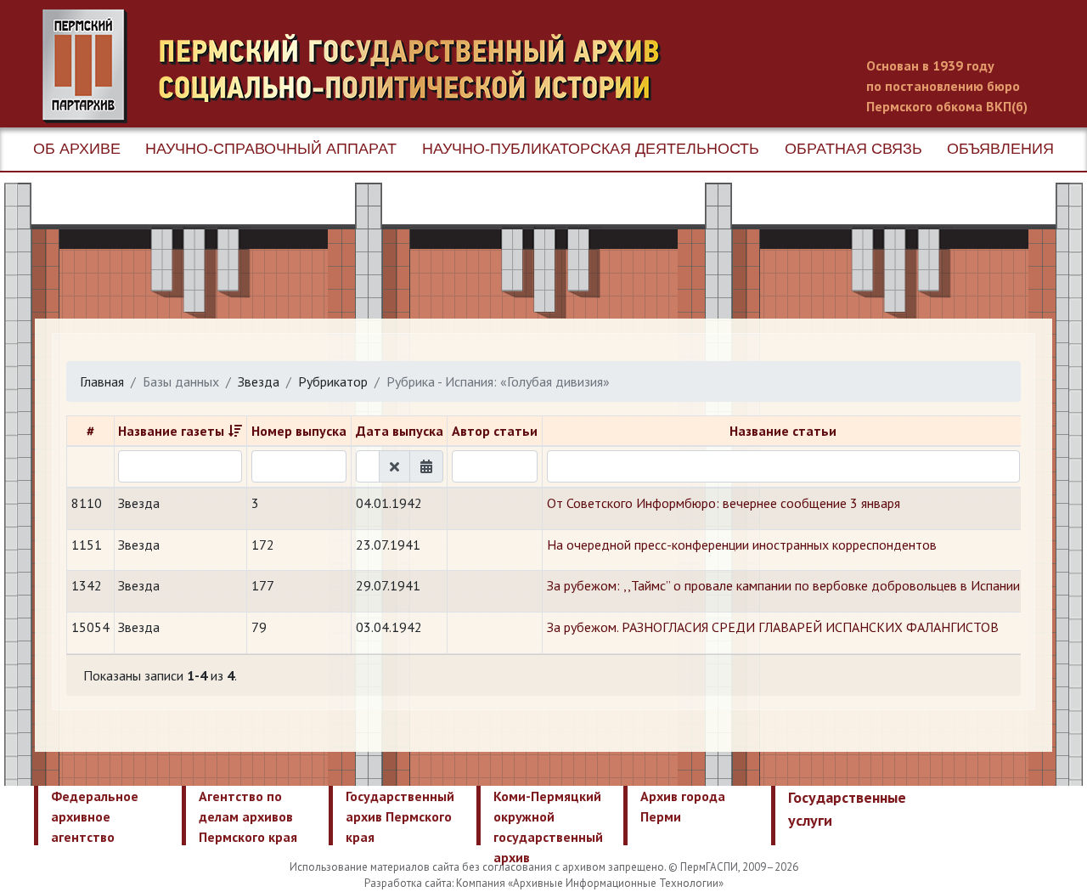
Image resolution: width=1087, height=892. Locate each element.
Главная (102, 381)
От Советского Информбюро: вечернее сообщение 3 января (723, 502)
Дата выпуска (399, 430)
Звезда (258, 381)
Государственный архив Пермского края (400, 816)
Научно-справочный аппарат (271, 148)
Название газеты (171, 430)
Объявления (1000, 148)
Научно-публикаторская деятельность (590, 148)
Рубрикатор (333, 381)
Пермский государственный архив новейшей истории (360, 66)
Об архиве (77, 148)
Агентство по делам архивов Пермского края (248, 816)
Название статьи (782, 430)
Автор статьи (495, 430)
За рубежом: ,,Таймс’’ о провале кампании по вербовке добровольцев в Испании (783, 585)
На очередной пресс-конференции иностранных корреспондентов (742, 544)
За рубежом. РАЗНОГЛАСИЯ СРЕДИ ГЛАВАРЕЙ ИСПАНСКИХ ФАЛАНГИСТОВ (773, 626)
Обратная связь (853, 148)
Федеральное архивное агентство (94, 816)
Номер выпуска (298, 430)
